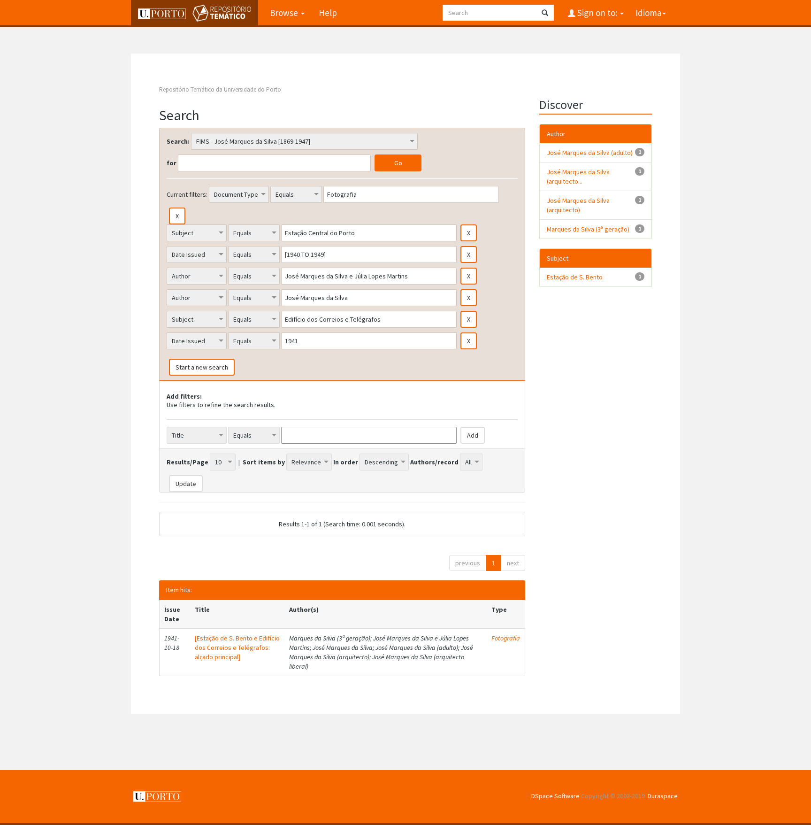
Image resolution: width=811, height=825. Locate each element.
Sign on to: (597, 12)
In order (345, 462)
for (171, 163)
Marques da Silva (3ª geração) (588, 229)
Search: (178, 141)
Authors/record (434, 462)
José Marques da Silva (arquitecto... (578, 176)
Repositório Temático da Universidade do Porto (220, 89)
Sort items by (264, 462)
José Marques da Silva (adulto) (590, 152)
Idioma (648, 12)
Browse (285, 12)
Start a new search (202, 367)
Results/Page (187, 462)
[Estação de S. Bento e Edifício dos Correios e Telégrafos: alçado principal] (237, 647)
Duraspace (663, 796)
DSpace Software (555, 796)
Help (328, 12)
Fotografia (505, 638)
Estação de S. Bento (575, 277)
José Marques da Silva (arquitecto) (578, 205)
